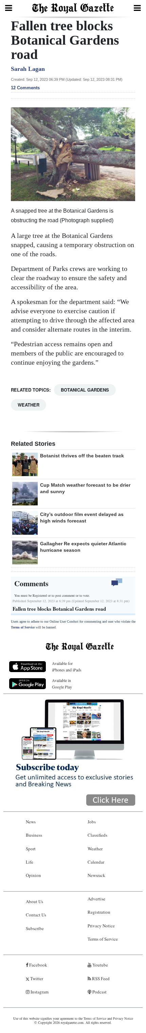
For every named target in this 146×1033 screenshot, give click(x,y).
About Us (34, 901)
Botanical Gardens (85, 389)
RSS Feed (100, 978)
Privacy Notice (101, 926)
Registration (99, 912)
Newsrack (96, 875)
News (31, 822)
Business (34, 835)
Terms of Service (23, 627)
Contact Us (36, 915)
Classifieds (97, 835)
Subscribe (35, 928)
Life (29, 862)
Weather (28, 404)
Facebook (37, 965)
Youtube (99, 965)
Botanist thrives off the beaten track (82, 455)
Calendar (96, 862)
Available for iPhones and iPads (66, 666)
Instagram (39, 992)
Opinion (33, 875)
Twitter (36, 978)
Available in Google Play (62, 683)
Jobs (92, 822)
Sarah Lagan (28, 68)
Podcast (99, 992)
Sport (31, 849)
